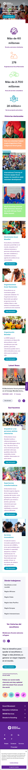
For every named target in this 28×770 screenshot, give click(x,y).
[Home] (8, 3)
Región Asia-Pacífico (14, 603)
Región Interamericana (14, 614)
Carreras (21, 743)
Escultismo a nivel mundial (14, 586)
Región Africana (14, 592)
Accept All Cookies (14, 767)
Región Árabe (14, 597)
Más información (10, 264)
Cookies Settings (14, 762)
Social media (6, 675)
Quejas (6, 743)
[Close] (26, 751)
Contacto (13, 743)
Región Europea (14, 608)
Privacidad (14, 747)
